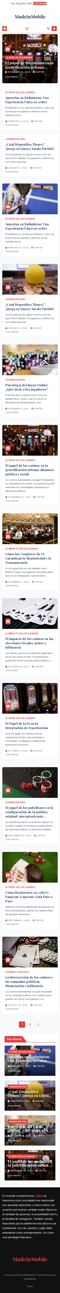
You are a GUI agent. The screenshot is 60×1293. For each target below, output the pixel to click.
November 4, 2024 (19, 582)
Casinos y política (17, 972)
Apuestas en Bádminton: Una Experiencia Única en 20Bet (27, 100)
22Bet (39, 1195)
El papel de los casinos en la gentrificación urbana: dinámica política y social (29, 67)
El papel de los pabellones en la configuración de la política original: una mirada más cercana (29, 814)
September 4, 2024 (19, 920)
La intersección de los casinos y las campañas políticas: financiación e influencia (29, 981)
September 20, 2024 (20, 835)
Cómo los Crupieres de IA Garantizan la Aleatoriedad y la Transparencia (28, 558)
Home (30, 1286)
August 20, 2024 (18, 1005)
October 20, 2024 (19, 666)
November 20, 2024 (19, 72)
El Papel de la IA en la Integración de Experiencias (26, 725)
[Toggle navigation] (27, 28)
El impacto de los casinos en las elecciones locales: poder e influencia (29, 643)
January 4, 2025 (18, 168)
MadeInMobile (30, 17)
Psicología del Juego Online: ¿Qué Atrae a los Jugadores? (26, 387)
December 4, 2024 (18, 408)
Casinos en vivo (15, 139)
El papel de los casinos (19, 57)
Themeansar (30, 1279)
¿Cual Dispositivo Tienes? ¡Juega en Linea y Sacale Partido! (29, 146)
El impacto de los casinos (21, 548)
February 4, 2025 (18, 121)
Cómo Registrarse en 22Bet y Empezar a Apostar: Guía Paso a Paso (28, 896)
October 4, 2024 (18, 751)
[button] (48, 28)
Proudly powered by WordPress (20, 1275)
